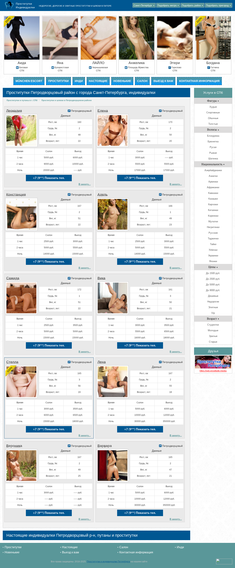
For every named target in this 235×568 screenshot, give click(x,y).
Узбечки (213, 250)
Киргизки (213, 204)
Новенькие (122, 81)
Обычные (213, 118)
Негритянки (213, 227)
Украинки (213, 255)
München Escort (29, 81)
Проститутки (58, 81)
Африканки (213, 187)
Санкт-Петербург (144, 5)
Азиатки (213, 176)
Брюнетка (213, 141)
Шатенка (213, 158)
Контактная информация (199, 81)
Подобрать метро (168, 5)
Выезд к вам (163, 81)
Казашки (213, 198)
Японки (213, 261)
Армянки (213, 181)
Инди (79, 81)
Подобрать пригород (218, 5)
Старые (213, 341)
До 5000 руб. (213, 284)
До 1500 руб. (213, 273)
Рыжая (213, 152)
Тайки (213, 244)
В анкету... (85, 184)
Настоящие (98, 81)
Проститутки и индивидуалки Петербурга (108, 561)
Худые (213, 106)
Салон (142, 81)
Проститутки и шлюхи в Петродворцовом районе (66, 100)
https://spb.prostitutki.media (213, 371)
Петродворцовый (81, 110)
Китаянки (213, 210)
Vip (213, 313)
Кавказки (213, 193)
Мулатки (213, 221)
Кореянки (213, 215)
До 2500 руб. (213, 278)
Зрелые (213, 336)
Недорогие (213, 301)
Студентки (213, 324)
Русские (213, 232)
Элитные (213, 307)
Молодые (213, 330)
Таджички (213, 238)
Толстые (213, 124)
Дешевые (213, 296)
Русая (213, 147)
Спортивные (213, 112)
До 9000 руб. (213, 290)
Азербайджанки (213, 170)
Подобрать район (192, 5)
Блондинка (213, 135)
